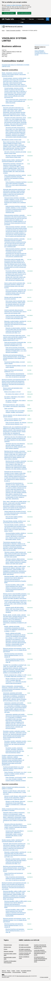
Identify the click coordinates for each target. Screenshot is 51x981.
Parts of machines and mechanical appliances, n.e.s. (13, 370)
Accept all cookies (9, 13)
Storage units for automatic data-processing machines (13, 298)
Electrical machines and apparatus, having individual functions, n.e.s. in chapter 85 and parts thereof (14, 650)
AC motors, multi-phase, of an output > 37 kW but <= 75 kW (16, 401)
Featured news (8, 945)
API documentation (16, 972)
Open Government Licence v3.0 (23, 976)
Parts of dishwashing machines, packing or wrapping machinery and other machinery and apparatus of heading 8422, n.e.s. (15, 177)
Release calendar (8, 951)
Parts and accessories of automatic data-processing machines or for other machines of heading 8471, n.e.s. (15, 344)
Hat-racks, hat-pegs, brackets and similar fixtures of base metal (15, 152)
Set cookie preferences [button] (24, 13)
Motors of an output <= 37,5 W (12, 391)
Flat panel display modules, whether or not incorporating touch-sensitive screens (14, 521)
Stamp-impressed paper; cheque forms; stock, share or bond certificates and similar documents (16, 101)
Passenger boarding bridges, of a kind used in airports (14, 362)
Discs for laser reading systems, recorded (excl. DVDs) (14, 517)
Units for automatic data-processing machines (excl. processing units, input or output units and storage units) (15, 311)
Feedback (24, 972)
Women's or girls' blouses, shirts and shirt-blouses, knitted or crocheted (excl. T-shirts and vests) (14, 792)
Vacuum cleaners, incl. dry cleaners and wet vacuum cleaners (15, 415)
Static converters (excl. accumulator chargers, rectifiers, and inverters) (15, 411)
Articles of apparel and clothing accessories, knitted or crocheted (13, 787)
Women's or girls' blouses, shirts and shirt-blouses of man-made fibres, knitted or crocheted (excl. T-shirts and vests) (15, 797)
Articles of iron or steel (8, 105)
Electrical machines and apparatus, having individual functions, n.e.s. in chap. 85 (15, 660)
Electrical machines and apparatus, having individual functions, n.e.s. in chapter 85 (13, 655)
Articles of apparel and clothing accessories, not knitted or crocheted (13, 809)
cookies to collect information (14, 5)
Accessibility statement (26, 970)
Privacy (8, 970)
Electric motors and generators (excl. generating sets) (13, 388)
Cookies (13, 970)
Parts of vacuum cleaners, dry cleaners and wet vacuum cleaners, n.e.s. (14, 419)
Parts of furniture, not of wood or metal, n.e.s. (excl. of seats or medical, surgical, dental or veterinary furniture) (16, 779)
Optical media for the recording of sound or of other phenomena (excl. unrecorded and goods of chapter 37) (15, 513)
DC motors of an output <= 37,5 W (15, 394)
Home (3, 30)
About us (4, 970)
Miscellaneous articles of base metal (11, 139)
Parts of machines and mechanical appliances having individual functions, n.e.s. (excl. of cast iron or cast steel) (16, 375)
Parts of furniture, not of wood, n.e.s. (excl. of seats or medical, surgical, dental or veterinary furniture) (15, 774)
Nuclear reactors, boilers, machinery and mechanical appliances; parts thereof (12, 160)
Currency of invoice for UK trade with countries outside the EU (40, 946)
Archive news (7, 947)
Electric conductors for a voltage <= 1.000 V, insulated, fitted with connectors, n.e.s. (15, 675)
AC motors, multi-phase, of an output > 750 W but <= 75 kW (14, 397)
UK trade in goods (24, 945)
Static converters (8, 408)
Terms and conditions (6, 972)
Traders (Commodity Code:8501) (13, 30)
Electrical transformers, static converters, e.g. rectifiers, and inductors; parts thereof (14, 405)
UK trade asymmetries (25, 947)
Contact (18, 970)
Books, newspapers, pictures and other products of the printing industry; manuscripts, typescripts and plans (14, 74)
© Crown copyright (44, 977)
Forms (5, 949)
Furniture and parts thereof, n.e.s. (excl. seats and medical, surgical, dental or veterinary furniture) (13, 768)
